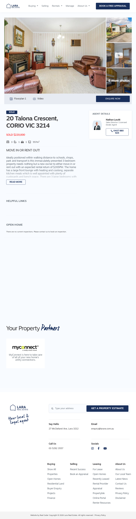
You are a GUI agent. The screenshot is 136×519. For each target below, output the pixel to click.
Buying (32, 6)
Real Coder (44, 515)
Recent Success (78, 469)
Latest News (121, 479)
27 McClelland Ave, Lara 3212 (63, 429)
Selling (45, 6)
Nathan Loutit (113, 120)
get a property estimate (107, 408)
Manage (70, 6)
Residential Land (55, 484)
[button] (41, 166)
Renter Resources (101, 503)
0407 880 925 (118, 132)
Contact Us (120, 484)
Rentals (56, 6)
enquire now (112, 99)
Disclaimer (120, 498)
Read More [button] (16, 182)
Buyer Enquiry (54, 489)
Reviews (119, 489)
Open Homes (54, 479)
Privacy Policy (122, 493)
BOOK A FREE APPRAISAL (112, 6)
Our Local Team (123, 474)
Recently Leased (101, 479)
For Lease (97, 469)
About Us (82, 6)
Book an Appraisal (79, 474)
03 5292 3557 (56, 448)
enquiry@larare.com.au (102, 429)
